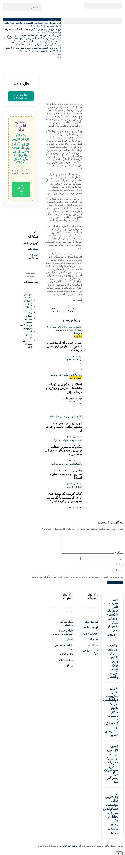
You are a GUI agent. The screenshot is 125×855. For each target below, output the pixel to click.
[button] (103, 6)
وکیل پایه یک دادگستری (66, 623)
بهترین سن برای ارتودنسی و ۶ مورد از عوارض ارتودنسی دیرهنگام (63, 346)
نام (120, 558)
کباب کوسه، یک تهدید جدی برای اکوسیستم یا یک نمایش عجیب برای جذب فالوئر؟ (64, 497)
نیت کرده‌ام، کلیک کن (21, 189)
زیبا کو (70, 665)
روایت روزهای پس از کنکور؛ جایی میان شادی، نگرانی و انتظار (113, 661)
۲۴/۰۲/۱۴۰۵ (74, 359)
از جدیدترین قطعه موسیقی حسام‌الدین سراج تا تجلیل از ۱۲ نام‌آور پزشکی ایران (110, 812)
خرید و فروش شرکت (90, 652)
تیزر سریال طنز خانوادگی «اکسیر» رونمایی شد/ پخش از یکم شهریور (112, 616)
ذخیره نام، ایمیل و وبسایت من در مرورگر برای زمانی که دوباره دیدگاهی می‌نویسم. (75, 576)
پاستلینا (69, 639)
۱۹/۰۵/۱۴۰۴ (74, 460)
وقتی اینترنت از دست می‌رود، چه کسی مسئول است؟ (66, 474)
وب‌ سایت (118, 570)
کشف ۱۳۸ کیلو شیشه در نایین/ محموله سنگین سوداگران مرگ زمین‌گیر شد (36, 43)
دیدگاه (119, 552)
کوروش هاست (30, 243)
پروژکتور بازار (66, 659)
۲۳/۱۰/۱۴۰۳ (74, 484)
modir (71, 356)
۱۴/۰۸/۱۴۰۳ (74, 507)
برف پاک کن (66, 653)
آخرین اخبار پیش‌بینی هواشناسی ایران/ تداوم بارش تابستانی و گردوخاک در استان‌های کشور (34, 37)
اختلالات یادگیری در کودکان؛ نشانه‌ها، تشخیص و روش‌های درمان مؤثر (63, 388)
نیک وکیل (93, 638)
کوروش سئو (91, 621)
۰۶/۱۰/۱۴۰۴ (74, 401)
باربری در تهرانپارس (33, 256)
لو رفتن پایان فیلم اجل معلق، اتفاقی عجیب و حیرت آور (64, 426)
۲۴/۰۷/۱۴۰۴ (74, 437)
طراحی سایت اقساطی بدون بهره (63, 632)
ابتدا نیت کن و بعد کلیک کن (21, 96)
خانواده (78, 336)
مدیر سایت (69, 398)
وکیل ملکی (32, 248)
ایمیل (119, 564)
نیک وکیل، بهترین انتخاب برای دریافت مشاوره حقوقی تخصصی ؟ (63, 450)
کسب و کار (75, 377)
